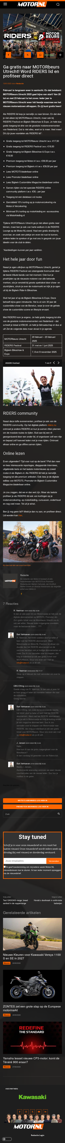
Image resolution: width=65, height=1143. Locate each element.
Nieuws (7, 963)
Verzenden (54, 861)
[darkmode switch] (7, 1139)
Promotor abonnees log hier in (32, 807)
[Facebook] (21, 593)
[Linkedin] (45, 1111)
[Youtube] (38, 1111)
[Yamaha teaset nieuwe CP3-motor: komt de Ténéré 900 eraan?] (32, 1038)
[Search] (58, 814)
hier (20, 515)
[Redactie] (10, 584)
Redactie (20, 83)
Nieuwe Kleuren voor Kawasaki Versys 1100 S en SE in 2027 (32, 956)
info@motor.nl (23, 662)
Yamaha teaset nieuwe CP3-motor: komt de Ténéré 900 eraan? (31, 1060)
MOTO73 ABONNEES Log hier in (32, 800)
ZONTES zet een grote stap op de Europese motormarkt (32, 1008)
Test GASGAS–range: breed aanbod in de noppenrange (15, 902)
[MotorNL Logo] (34, 4)
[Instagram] (26, 1111)
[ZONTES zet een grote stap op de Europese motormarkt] (32, 986)
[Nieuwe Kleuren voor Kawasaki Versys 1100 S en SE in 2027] (32, 934)
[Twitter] (32, 1111)
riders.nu (52, 424)
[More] (60, 55)
